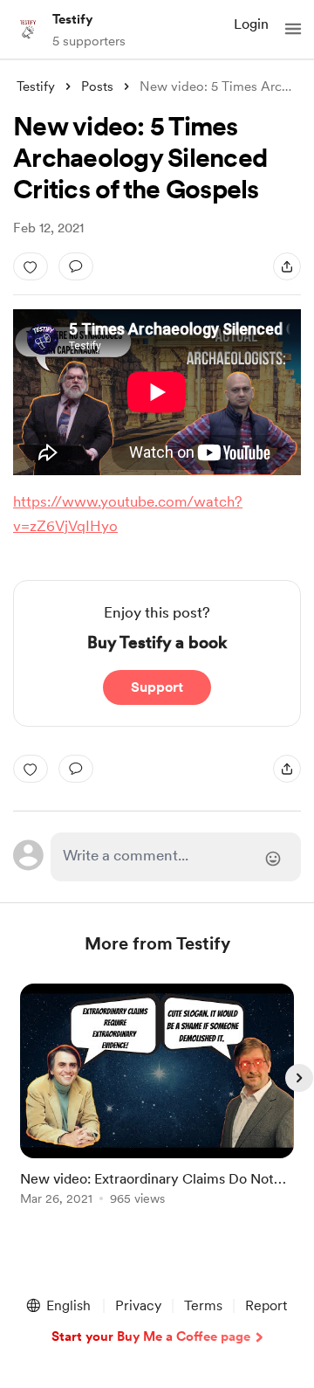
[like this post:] (30, 266)
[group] (157, 1105)
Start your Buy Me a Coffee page (150, 1336)
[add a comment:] (75, 266)
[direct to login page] (176, 856)
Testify (72, 19)
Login (251, 24)
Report (266, 1305)
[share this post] (287, 266)
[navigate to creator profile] (27, 28)
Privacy (138, 1305)
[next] (299, 1078)
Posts (97, 86)
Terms (203, 1305)
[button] (293, 28)
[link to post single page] (157, 1098)
